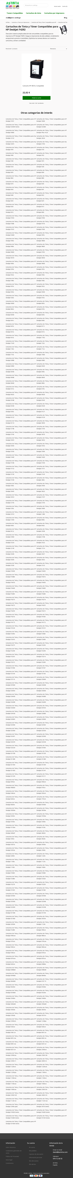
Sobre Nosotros (11, 1147)
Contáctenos (10, 1163)
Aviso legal (9, 1160)
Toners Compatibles (15, 13)
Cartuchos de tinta (33, 13)
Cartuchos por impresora (54, 13)
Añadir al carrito (36, 98)
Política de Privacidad (12, 1156)
